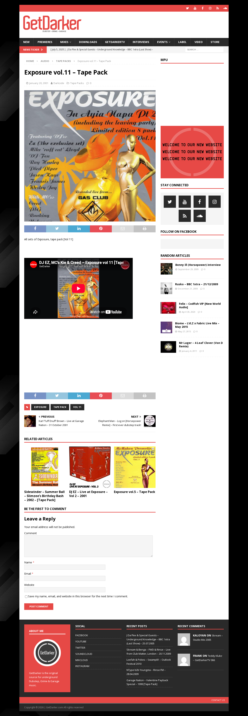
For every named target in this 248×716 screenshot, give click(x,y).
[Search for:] (204, 49)
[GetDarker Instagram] (210, 8)
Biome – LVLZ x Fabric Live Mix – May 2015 (197, 325)
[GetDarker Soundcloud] (225, 8)
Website (29, 585)
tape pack (59, 407)
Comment (30, 533)
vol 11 (77, 407)
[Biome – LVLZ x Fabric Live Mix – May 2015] (166, 327)
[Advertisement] (161, 24)
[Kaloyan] (184, 644)
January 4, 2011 (189, 350)
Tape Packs (77, 83)
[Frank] (184, 664)
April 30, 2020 (188, 311)
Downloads (88, 42)
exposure (40, 407)
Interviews (141, 42)
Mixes (64, 42)
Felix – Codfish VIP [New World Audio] (200, 305)
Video (199, 42)
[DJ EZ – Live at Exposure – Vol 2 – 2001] (90, 467)
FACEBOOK (81, 635)
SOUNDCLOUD (83, 654)
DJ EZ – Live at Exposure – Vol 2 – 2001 (88, 494)
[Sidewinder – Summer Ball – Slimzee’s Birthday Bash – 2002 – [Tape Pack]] (45, 467)
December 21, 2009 (188, 288)
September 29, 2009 (188, 269)
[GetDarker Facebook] (202, 8)
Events (162, 42)
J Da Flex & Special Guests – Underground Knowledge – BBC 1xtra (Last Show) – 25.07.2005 (148, 639)
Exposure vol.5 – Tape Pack (134, 492)
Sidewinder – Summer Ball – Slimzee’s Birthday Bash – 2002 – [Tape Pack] (44, 496)
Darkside (58, 83)
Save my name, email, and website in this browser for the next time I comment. (78, 596)
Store (215, 42)
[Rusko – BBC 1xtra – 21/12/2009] (166, 288)
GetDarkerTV (115, 42)
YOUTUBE (80, 641)
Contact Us (218, 700)
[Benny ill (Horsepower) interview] (166, 269)
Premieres (45, 42)
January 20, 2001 (38, 83)
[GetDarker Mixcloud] (217, 8)
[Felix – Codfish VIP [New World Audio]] (168, 308)
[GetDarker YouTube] (195, 8)
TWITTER (80, 647)
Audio (45, 61)
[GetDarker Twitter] (187, 8)
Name (28, 562)
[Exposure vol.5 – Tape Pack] (135, 467)
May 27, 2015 (184, 331)
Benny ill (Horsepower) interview (198, 265)
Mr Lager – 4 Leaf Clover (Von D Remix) (201, 344)
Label (182, 42)
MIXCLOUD (81, 660)
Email (28, 573)
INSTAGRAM (82, 666)
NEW (26, 42)
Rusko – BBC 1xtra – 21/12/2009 (196, 284)
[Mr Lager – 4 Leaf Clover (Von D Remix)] (168, 347)
